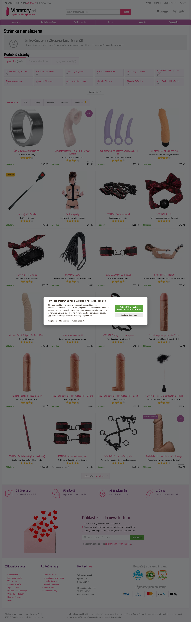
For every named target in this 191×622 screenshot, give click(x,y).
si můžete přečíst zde (78, 321)
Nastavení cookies (129, 315)
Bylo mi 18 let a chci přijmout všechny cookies (129, 308)
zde (49, 315)
